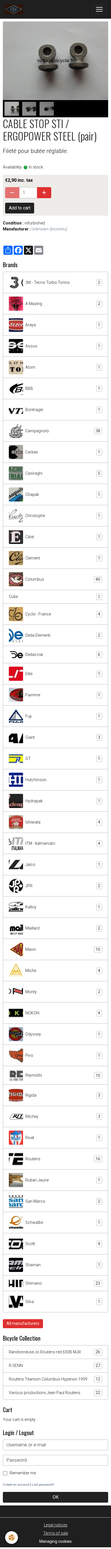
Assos (62, 346)
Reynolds (62, 1075)
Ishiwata (62, 822)
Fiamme (62, 695)
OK (56, 1497)
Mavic (62, 949)
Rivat (62, 1137)
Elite (62, 673)
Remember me (23, 1473)
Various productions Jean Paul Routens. (54, 1392)
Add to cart (19, 208)
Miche (62, 970)
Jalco (62, 864)
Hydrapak (62, 801)
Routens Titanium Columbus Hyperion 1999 (54, 1379)
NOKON (62, 1013)
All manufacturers (23, 1323)
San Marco (62, 1201)
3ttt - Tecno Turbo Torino (62, 282)
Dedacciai (62, 654)
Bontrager (62, 409)
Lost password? (43, 1485)
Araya (62, 325)
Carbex (62, 452)
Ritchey (62, 1116)
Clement (62, 558)
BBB (62, 388)
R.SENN (54, 1365)
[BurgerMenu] (99, 9)
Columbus (62, 579)
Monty (62, 992)
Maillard (62, 928)
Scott (62, 1243)
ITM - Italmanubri (62, 843)
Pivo (62, 1055)
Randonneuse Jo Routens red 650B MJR (54, 1352)
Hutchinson (62, 779)
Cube (54, 596)
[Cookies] (11, 1537)
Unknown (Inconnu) (49, 229)
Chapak (62, 494)
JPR (62, 885)
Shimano (62, 1283)
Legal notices (55, 1525)
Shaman (62, 1265)
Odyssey (62, 1034)
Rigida (62, 1095)
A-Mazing (62, 303)
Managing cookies (55, 1541)
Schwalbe (62, 1222)
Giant (62, 737)
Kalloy (62, 907)
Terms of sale (55, 1533)
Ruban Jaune (62, 1180)
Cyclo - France (62, 614)
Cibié (62, 537)
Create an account (16, 1485)
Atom (62, 367)
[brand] (15, 9)
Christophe (62, 515)
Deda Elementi (62, 635)
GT (62, 758)
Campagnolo (62, 431)
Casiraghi (62, 473)
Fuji (62, 716)
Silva (62, 1301)
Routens (62, 1159)
